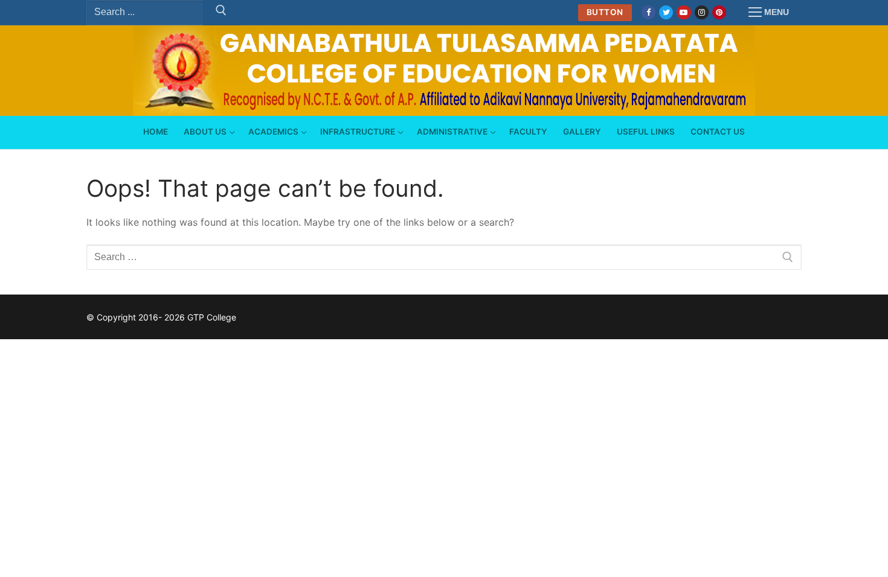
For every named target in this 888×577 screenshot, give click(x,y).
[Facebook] (648, 12)
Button (605, 12)
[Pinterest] (719, 12)
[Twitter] (666, 12)
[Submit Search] (221, 12)
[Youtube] (683, 12)
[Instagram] (702, 12)
